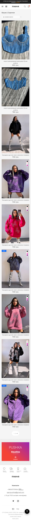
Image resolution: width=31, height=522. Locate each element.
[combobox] (11, 17)
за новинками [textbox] (8, 17)
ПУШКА (18, 2)
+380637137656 (13, 489)
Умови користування (15, 516)
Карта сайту (15, 518)
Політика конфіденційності (15, 514)
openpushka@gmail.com (15, 492)
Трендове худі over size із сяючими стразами (15, 155)
